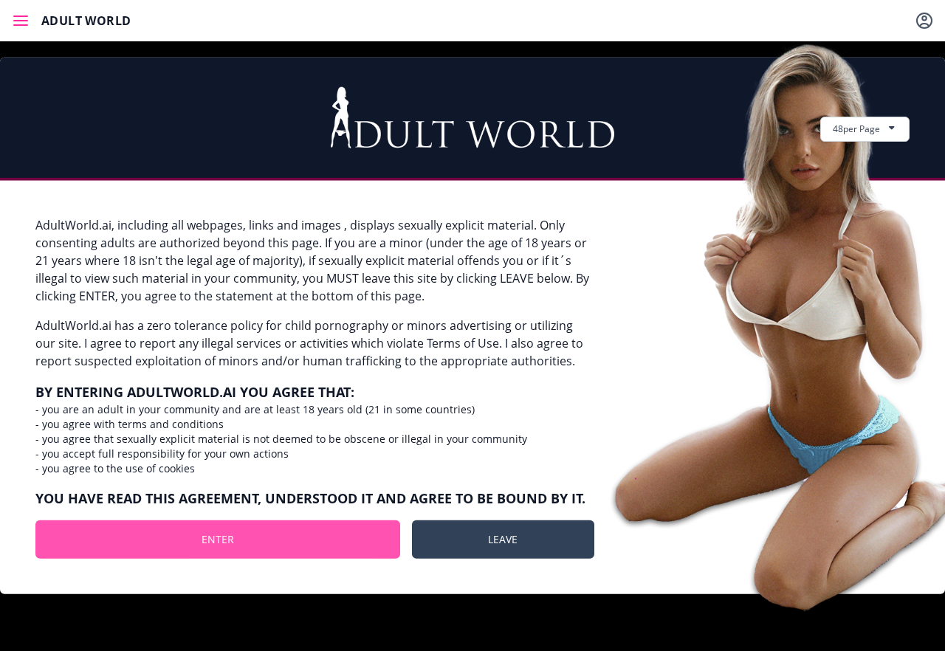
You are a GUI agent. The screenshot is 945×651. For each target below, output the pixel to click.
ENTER (218, 538)
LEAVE (503, 538)
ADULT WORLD (86, 21)
